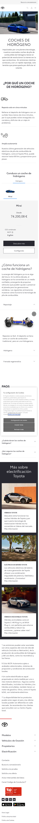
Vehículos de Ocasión (13, 740)
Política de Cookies (8, 820)
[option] (10, 193)
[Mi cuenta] (32, 8)
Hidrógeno (19, 181)
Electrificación (9, 751)
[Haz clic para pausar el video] (34, 314)
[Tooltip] (12, 232)
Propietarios (8, 745)
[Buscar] (27, 7)
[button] (19, 304)
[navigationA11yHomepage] (2, 8)
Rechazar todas (19, 429)
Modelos (6, 735)
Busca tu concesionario (28, 2)
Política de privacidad (9, 816)
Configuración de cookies (19, 420)
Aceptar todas (19, 425)
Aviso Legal (5, 812)
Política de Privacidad (14, 414)
